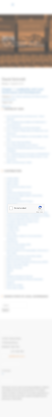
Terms (41, 212)
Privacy (37, 212)
